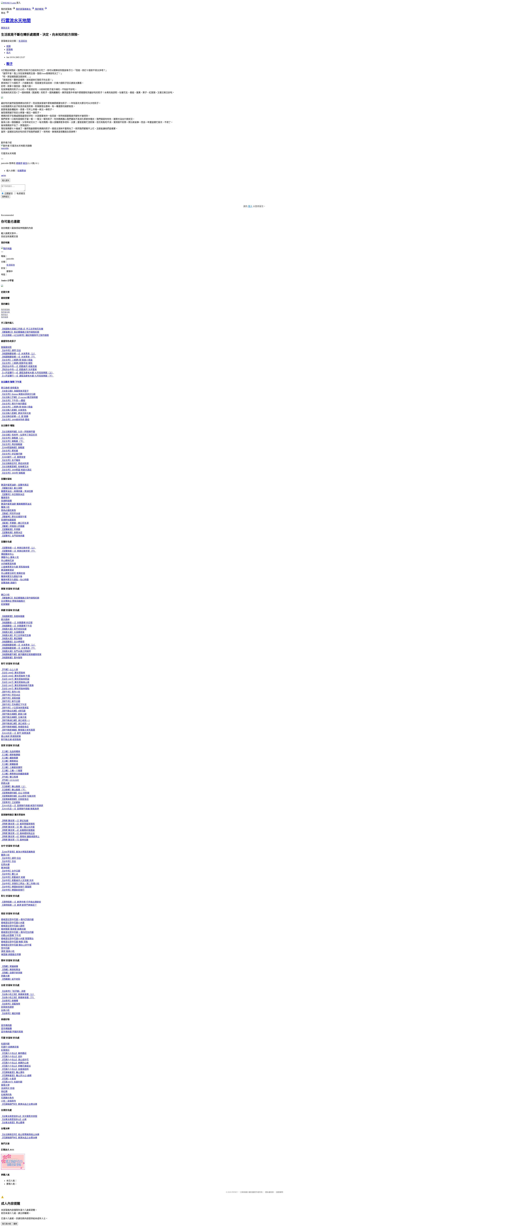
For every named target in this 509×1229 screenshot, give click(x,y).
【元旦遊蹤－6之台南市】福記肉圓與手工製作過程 (25, 335)
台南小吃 (5, 1010)
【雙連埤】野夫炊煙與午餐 (14, 517)
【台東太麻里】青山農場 (12, 1122)
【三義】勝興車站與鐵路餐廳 (15, 774)
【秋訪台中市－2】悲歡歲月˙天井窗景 (19, 369)
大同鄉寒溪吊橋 (8, 564)
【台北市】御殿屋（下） (12, 441)
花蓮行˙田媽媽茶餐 (10, 1047)
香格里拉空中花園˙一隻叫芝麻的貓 (17, 919)
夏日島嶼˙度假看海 (10, 388)
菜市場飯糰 (6, 1028)
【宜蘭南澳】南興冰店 (11, 532)
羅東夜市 (5, 497)
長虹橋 (4, 1091)
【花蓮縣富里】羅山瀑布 (12, 1072)
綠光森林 (5, 619)
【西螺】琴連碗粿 (9, 966)
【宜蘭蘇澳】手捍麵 (10, 529)
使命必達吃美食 (8, 510)
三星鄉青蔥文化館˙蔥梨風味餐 (15, 567)
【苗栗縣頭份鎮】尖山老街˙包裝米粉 (18, 796)
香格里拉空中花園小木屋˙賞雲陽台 (17, 938)
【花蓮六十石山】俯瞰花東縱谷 (16, 1066)
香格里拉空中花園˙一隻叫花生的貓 (17, 932)
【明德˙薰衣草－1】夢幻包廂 (14, 821)
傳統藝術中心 (7, 554)
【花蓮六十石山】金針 (11, 1056)
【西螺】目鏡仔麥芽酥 (11, 973)
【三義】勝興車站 (9, 761)
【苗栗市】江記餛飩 (10, 802)
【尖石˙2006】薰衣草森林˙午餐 (15, 676)
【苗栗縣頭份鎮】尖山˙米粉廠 (15, 793)
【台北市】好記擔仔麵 (11, 454)
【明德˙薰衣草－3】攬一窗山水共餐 (18, 827)
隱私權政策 (269, 1192)
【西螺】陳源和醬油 (10, 969)
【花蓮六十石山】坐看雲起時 (15, 1069)
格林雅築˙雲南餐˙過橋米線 (13, 929)
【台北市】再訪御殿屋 (11, 444)
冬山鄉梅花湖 (7, 560)
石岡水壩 (5, 864)
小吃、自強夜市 (8, 1101)
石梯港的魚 (6, 1094)
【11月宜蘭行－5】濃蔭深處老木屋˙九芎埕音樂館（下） (27, 376)
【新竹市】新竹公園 (10, 701)
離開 (15, 1224)
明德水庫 (5, 783)
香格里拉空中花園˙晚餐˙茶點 (14, 942)
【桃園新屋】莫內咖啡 (11, 657)
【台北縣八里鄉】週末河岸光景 (16, 413)
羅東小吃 (5, 507)
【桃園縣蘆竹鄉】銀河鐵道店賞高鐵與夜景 (21, 654)
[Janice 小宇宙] (2, 286)
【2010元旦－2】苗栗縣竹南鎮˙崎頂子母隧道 (22, 805)
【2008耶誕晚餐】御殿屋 (12, 447)
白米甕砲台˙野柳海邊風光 (13, 601)
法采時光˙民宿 (7, 1088)
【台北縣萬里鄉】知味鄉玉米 (15, 466)
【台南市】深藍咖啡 (10, 1004)
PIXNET (235, 1192)
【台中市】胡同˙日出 (11, 350)
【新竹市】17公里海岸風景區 (15, 708)
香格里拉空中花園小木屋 (12, 923)
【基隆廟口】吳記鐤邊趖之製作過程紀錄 (20, 332)
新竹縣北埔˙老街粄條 (11, 739)
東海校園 (5, 868)
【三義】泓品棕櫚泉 (10, 751)
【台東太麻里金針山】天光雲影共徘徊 (19, 1116)
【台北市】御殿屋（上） (12, 438)
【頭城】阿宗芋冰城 (10, 513)
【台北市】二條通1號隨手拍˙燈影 (16, 363)
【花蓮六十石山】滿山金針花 (15, 1060)
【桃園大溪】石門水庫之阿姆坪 (16, 651)
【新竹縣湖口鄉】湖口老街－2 (15, 723)
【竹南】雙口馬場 (9, 777)
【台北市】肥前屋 (9, 451)
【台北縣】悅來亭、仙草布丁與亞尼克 (19, 435)
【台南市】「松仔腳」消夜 (13, 991)
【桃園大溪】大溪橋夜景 (12, 632)
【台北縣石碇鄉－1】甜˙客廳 (14, 416)
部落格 (9, 49)
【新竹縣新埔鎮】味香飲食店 (15, 727)
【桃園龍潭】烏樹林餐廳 (12, 616)
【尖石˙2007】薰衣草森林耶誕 (15, 679)
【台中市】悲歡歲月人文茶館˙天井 (17, 880)
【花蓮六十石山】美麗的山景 (15, 1063)
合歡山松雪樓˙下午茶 (11, 935)
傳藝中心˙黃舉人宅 (10, 557)
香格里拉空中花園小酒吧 (12, 926)
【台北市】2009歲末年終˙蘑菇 (15, 419)
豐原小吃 (5, 855)
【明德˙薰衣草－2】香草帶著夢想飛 (18, 824)
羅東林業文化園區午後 (11, 576)
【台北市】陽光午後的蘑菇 (14, 404)
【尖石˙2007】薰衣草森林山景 (15, 682)
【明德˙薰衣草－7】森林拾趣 (14, 840)
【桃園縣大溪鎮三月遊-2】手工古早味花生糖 (22, 329)
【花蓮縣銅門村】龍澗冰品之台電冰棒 (19, 1104)
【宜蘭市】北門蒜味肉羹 (12, 536)
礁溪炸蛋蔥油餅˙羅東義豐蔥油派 (16, 504)
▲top (3, 175)
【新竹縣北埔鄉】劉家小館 (14, 714)
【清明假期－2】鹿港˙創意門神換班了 (19, 905)
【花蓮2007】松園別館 (11, 1082)
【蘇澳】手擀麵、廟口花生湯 (15, 523)
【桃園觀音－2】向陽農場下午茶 (16, 626)
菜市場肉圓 (6, 1025)
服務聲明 (279, 1192)
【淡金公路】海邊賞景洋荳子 (15, 391)
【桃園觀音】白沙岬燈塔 (12, 642)
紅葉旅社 (5, 1050)
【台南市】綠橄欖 (9, 1001)
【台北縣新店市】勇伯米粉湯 (15, 463)
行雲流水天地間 (16, 20)
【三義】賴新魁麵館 (10, 755)
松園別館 (5, 1044)
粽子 (9, 64)
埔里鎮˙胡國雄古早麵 (11, 954)
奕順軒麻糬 (6, 501)
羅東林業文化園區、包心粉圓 (15, 579)
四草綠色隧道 (7, 1007)
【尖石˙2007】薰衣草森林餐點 (15, 688)
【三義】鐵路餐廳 (9, 758)
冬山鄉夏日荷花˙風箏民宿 (13, 573)
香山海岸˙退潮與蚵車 (11, 736)
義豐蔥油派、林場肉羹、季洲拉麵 (17, 491)
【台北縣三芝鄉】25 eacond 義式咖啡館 (19, 397)
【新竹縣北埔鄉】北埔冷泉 (14, 717)
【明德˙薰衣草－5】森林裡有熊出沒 (18, 833)
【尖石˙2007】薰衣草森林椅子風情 (17, 685)
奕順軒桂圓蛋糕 (8, 520)
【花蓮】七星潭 (8, 1079)
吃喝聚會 (21, 171)
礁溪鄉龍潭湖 (7, 570)
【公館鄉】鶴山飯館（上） (14, 786)
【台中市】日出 (8, 861)
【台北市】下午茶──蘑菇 (13, 400)
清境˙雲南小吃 (7, 951)
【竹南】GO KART (10, 780)
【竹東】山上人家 (9, 669)
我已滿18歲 (6, 1224)
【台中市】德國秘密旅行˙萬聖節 (16, 887)
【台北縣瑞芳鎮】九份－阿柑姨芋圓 (18, 432)
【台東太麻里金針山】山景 (14, 1119)
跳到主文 (5, 28)
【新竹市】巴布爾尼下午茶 (14, 704)
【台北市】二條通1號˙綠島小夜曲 (16, 360)
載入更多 (5, 180)
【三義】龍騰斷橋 (9, 764)
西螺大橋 (5, 976)
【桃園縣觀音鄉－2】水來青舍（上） (18, 353)
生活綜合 (23, 41)
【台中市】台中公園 (10, 871)
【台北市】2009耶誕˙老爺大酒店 (16, 470)
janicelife (5, 148)
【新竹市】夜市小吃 (10, 692)
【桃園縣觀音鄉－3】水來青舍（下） (18, 357)
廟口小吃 (5, 595)
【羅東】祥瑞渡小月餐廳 (12, 526)
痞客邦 (19, 163)
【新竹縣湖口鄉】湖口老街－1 (15, 720)
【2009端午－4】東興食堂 (13, 457)
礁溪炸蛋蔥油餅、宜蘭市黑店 (15, 485)
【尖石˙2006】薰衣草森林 (13, 673)
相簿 (8, 46)
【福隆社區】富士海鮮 (11, 488)
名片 (8, 53)
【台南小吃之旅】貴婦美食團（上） (18, 994)
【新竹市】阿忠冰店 (10, 695)
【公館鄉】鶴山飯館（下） (14, 790)
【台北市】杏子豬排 (10, 460)
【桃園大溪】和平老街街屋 (14, 629)
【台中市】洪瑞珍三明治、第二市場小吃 (20, 883)
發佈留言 (5, 197)
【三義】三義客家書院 (11, 767)
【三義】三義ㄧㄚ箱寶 (11, 770)
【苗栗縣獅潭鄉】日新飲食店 (15, 799)
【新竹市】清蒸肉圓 (10, 698)
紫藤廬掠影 (6, 347)
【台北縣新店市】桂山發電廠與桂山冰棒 (20, 1134)
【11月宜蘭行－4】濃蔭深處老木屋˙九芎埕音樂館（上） (27, 373)
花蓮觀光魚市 (7, 1098)
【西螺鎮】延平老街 (10, 979)
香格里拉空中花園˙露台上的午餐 (16, 945)
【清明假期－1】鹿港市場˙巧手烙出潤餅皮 (21, 902)
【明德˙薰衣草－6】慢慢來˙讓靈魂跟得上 (20, 836)
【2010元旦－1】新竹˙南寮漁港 (15, 733)
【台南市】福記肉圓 (10, 1013)
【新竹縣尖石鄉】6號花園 (13, 711)
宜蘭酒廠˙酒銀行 (9, 583)
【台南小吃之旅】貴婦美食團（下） (18, 997)
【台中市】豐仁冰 (9, 874)
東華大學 (5, 1085)
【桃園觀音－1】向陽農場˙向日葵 (16, 623)
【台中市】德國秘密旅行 (12, 890)
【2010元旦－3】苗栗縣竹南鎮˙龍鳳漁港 (20, 809)
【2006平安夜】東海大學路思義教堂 (18, 852)
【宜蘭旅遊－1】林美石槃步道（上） (18, 548)
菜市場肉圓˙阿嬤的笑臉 (12, 1032)
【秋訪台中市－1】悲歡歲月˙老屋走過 (19, 366)
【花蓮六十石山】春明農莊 (14, 1053)
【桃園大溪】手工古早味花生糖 (16, 635)
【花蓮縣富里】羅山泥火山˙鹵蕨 (16, 1075)
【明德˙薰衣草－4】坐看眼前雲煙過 (18, 830)
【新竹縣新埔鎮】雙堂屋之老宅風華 (18, 730)
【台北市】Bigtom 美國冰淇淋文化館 (18, 394)
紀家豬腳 (5, 604)
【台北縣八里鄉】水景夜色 (14, 410)
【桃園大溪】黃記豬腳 (11, 638)
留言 (25, 163)
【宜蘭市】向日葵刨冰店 (12, 494)
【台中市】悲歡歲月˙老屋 (13, 877)
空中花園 (5, 948)
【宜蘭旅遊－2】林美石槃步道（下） (18, 551)
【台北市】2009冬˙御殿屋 (13, 473)
